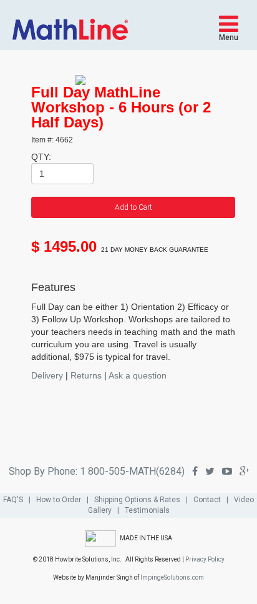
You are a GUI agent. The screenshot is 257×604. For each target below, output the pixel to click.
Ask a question (138, 375)
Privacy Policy (205, 559)
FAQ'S (13, 499)
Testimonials (147, 510)
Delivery (47, 375)
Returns (86, 375)
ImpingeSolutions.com (172, 577)
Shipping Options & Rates (137, 499)
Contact (207, 499)
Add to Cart (133, 207)
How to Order (58, 499)
